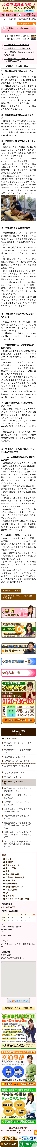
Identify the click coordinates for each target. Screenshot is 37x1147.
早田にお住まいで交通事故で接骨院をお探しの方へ (17, 810)
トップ (3, 19)
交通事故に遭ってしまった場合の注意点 (17, 744)
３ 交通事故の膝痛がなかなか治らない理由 (19, 53)
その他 (8, 896)
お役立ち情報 (12, 19)
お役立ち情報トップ (13, 738)
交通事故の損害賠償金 (15, 877)
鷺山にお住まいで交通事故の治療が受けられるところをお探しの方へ (18, 825)
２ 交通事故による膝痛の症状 (17, 48)
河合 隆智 (26, 36)
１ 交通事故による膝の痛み (16, 44)
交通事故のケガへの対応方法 (16, 761)
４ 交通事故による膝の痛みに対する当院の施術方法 (19, 60)
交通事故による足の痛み (15, 757)
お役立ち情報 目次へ (25, 24)
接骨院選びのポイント (15, 887)
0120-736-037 (9, 907)
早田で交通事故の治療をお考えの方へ (17, 817)
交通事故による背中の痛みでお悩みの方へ (17, 796)
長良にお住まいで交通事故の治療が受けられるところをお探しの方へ (18, 834)
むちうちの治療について (15, 773)
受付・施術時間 (12, 874)
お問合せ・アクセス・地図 (17, 899)
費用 (7, 871)
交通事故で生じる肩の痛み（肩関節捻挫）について (18, 597)
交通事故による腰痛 (12, 591)
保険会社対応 (11, 883)
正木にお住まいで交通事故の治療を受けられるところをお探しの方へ (18, 843)
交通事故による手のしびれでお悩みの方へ (18, 803)
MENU (9, 15)
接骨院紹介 (10, 862)
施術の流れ (10, 880)
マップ (17, 1000)
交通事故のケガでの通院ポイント (17, 767)
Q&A (8, 893)
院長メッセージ (12, 865)
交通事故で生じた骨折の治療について (17, 751)
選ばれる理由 (11, 868)
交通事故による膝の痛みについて (17, 782)
